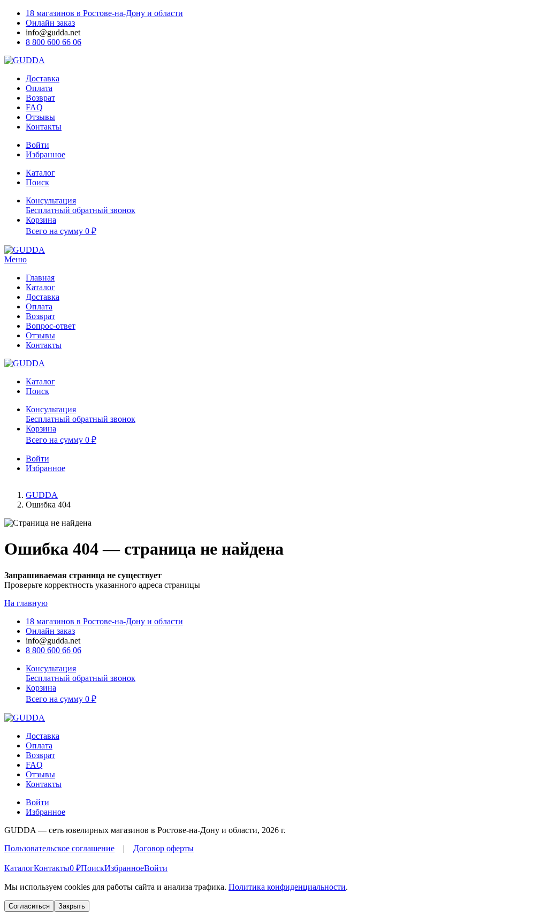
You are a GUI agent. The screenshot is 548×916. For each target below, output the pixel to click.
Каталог (40, 287)
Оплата (39, 88)
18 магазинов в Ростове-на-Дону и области (104, 13)
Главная (40, 277)
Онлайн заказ (50, 22)
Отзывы (40, 117)
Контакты (44, 126)
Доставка (42, 78)
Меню (15, 259)
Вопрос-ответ (50, 325)
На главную (26, 603)
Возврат (40, 97)
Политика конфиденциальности (287, 886)
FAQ (34, 107)
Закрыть (71, 906)
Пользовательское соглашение (59, 848)
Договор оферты (163, 848)
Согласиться (29, 906)
